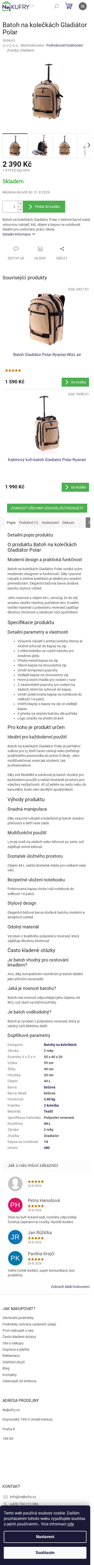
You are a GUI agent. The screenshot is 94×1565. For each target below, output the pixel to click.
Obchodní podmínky (18, 1318)
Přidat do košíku (47, 207)
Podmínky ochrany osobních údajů (29, 1324)
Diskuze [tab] (68, 523)
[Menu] (83, 6)
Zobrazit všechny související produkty (47, 508)
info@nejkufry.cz (23, 1497)
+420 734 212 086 (24, 1504)
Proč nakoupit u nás (18, 1330)
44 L (47, 1124)
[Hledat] (56, 6)
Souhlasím (45, 1552)
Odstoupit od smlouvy (20, 1381)
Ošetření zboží (14, 1362)
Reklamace (11, 1356)
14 (46, 1142)
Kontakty (10, 1375)
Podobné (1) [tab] (28, 523)
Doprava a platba (16, 1349)
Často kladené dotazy (19, 1337)
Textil (48, 1111)
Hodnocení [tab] (50, 523)
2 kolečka (51, 1105)
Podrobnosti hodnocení (64, 45)
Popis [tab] (11, 523)
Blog (6, 1368)
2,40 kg (49, 1099)
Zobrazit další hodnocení (70, 1287)
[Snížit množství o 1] (20, 209)
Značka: (21, 50)
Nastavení (45, 1536)
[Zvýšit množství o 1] (20, 204)
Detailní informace (17, 234)
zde (70, 1524)
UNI (47, 1148)
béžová (49, 1087)
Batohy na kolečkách (60, 1045)
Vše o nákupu (13, 1343)
